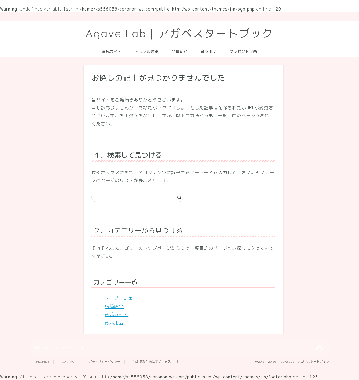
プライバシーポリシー (104, 362)
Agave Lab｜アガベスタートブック (180, 33)
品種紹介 (179, 51)
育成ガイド (112, 51)
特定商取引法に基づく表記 (152, 362)
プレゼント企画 (243, 51)
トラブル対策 (146, 51)
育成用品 (208, 51)
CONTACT (69, 362)
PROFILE (42, 362)
